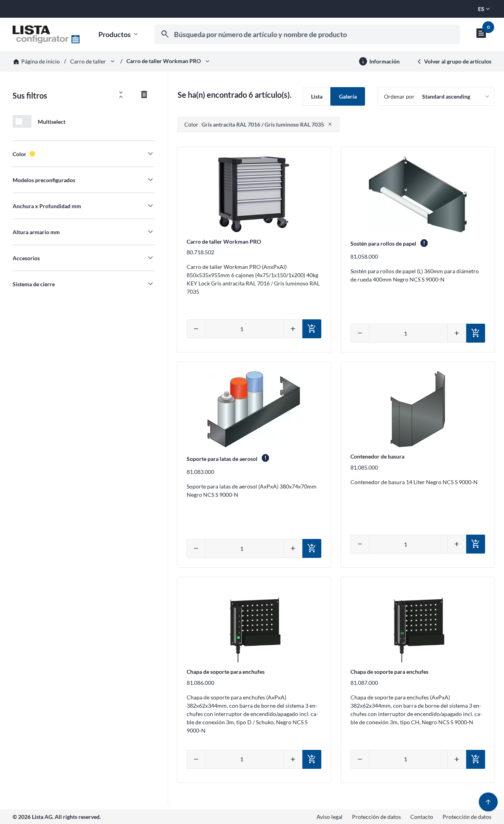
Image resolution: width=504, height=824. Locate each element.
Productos (118, 34)
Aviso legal (330, 816)
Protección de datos (376, 816)
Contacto (421, 816)
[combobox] (307, 34)
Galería (348, 96)
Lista (316, 96)
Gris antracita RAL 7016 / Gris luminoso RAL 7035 (254, 124)
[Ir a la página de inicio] (46, 34)
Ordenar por (399, 96)
